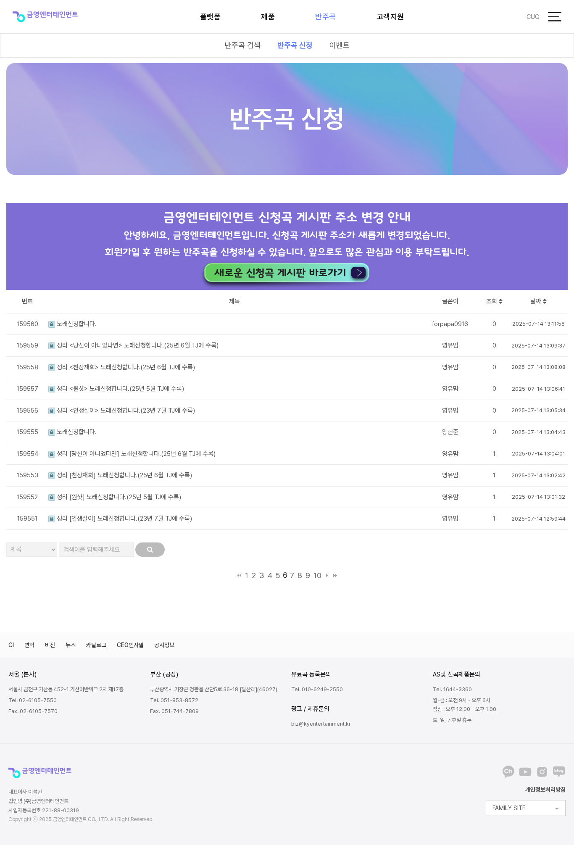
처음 (239, 575)
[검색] (150, 549)
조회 (492, 301)
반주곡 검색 (243, 45)
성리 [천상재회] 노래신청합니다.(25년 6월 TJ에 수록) (123, 475)
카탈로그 (96, 645)
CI (11, 645)
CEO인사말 (130, 645)
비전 (50, 645)
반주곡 (325, 16)
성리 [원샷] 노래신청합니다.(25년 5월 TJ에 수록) (118, 497)
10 (317, 575)
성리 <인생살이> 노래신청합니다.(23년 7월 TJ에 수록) (125, 410)
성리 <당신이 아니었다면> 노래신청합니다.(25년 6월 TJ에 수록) (137, 345)
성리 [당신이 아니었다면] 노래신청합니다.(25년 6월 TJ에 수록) (135, 454)
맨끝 (335, 575)
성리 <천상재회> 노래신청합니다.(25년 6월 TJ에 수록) (125, 367)
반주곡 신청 (295, 45)
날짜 (536, 301)
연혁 (29, 645)
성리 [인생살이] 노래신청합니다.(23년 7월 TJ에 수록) (123, 518)
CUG (533, 17)
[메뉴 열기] (554, 16)
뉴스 (71, 645)
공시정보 (164, 645)
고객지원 (390, 16)
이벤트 (339, 45)
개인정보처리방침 (545, 789)
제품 (268, 16)
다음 (327, 575)
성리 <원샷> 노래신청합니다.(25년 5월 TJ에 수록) (119, 388)
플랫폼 (210, 16)
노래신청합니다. (76, 324)
